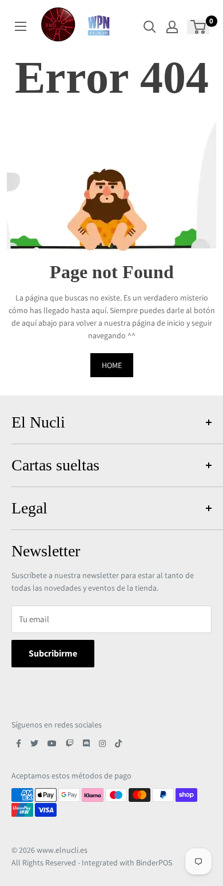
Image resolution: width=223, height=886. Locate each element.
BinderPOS (154, 862)
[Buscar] (150, 27)
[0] (198, 26)
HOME (112, 365)
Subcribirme (53, 653)
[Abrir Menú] (20, 26)
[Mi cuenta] (172, 27)
